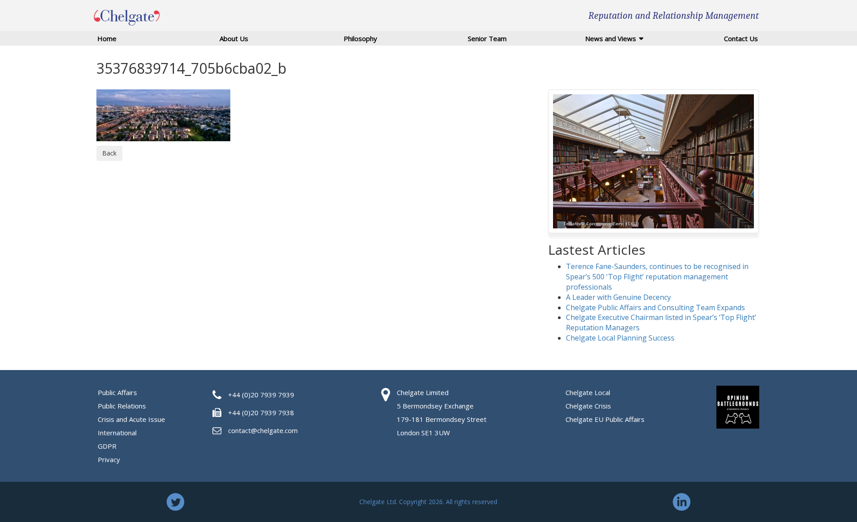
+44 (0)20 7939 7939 (261, 394)
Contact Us (741, 38)
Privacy (109, 459)
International (117, 432)
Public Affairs (117, 392)
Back (109, 153)
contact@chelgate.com (263, 430)
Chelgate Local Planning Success (620, 338)
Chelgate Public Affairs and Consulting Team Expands (655, 307)
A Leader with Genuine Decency (618, 297)
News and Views (610, 38)
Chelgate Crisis (588, 405)
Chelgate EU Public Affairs (605, 419)
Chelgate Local (588, 392)
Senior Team (487, 38)
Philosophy (360, 38)
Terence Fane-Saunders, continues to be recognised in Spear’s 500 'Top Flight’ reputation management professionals (657, 276)
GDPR (107, 446)
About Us (234, 38)
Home (106, 38)
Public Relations (122, 405)
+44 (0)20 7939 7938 (261, 412)
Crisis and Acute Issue (131, 419)
